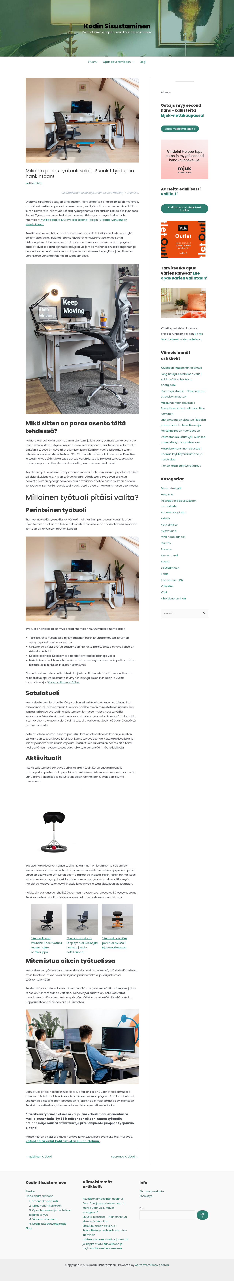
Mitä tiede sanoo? (173, 537)
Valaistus (167, 586)
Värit (164, 592)
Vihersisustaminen (173, 598)
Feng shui (167, 494)
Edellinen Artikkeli (39, 1156)
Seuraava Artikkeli (124, 1156)
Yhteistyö (145, 1196)
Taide (165, 574)
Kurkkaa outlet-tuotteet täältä (184, 208)
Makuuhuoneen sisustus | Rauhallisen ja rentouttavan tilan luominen (183, 408)
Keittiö (165, 518)
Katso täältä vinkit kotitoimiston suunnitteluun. (63, 1141)
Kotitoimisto (34, 183)
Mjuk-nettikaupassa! (183, 115)
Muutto (166, 543)
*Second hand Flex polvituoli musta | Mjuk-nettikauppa (114, 942)
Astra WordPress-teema (152, 1265)
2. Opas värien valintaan (45, 1205)
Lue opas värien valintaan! (184, 276)
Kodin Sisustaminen (117, 26)
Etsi (141, 1208)
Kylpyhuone (168, 531)
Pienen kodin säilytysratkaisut (181, 466)
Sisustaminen (170, 568)
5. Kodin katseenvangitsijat (47, 1224)
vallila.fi (169, 194)
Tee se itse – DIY (172, 580)
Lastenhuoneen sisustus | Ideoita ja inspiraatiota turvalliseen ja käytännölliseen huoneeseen (183, 425)
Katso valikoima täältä (180, 129)
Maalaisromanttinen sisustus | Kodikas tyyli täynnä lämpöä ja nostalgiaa (181, 454)
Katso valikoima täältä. (64, 682)
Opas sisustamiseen (117, 62)
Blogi (143, 62)
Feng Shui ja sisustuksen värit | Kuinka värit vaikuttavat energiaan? (181, 379)
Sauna (165, 561)
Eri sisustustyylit (171, 488)
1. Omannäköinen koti (43, 1201)
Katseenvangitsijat (174, 512)
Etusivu (92, 62)
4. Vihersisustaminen (43, 1219)
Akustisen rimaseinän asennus (182, 368)
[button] (132, 62)
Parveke (166, 549)
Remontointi (169, 555)
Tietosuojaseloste (151, 1191)
